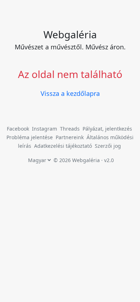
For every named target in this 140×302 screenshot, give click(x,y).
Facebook (18, 128)
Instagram (44, 128)
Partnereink (70, 137)
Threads (70, 128)
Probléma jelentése (30, 137)
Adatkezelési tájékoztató (63, 145)
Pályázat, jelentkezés (107, 128)
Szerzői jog (108, 145)
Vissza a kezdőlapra (70, 93)
